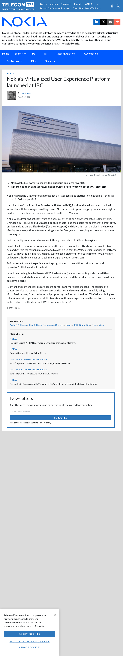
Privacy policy (45, 423)
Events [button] (19, 53)
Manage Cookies (29, 647)
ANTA (88, 4)
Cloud (32, 325)
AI (45, 53)
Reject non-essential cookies (30, 641)
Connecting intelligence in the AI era (28, 353)
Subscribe (60, 418)
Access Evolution (65, 53)
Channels (66, 4)
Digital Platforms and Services (55, 8)
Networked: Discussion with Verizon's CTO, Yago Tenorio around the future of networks (53, 384)
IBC (76, 325)
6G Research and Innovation (18, 14)
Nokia (10, 73)
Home (5, 53)
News (43, 4)
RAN (33, 61)
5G (33, 53)
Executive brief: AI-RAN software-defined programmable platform (43, 342)
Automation (91, 53)
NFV (88, 325)
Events (78, 4)
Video (101, 325)
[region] (29, 632)
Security (63, 14)
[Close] (55, 615)
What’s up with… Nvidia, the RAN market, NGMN (34, 373)
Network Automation (101, 9)
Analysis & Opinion (18, 325)
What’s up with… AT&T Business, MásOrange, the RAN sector (40, 363)
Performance (14, 61)
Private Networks (46, 14)
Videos (54, 4)
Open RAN (78, 8)
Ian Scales (26, 93)
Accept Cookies (29, 634)
